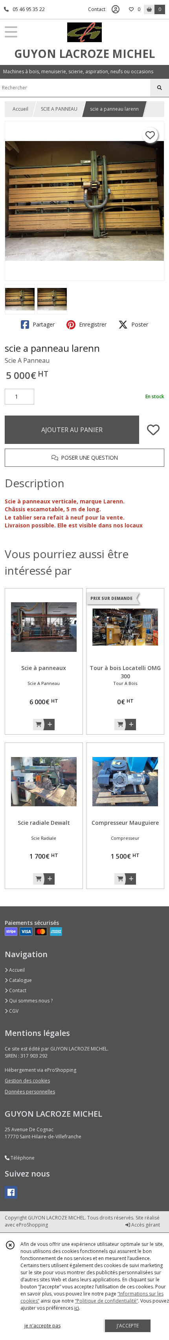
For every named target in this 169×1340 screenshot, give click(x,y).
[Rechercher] (159, 88)
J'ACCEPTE (128, 1325)
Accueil (20, 109)
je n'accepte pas (42, 1325)
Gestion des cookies (27, 1080)
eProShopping (32, 1224)
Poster (139, 324)
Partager (43, 324)
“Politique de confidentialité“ (106, 1300)
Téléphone (22, 1157)
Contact (96, 9)
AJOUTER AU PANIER (72, 429)
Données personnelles (30, 1091)
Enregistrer (92, 324)
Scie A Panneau (27, 360)
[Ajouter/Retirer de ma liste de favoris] (153, 430)
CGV (13, 1011)
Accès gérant (145, 1224)
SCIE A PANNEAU (59, 109)
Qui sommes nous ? (30, 1000)
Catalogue (20, 980)
